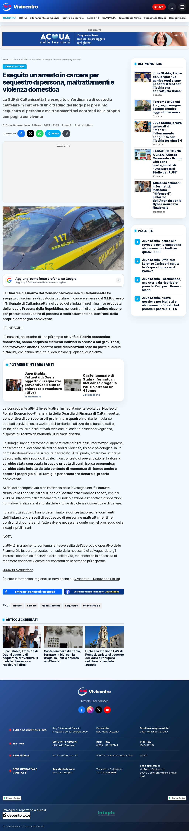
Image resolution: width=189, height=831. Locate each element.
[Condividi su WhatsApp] (40, 133)
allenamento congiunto (44, 17)
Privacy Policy (13, 798)
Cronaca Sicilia (21, 59)
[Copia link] (66, 133)
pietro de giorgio (73, 17)
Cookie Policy (178, 798)
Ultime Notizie (91, 605)
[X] (98, 709)
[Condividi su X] (30, 133)
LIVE (160, 7)
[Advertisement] (63, 174)
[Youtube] (107, 709)
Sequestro (71, 605)
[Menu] (182, 7)
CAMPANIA (109, 17)
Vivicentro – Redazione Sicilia (96, 579)
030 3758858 (108, 772)
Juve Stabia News (129, 17)
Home (6, 59)
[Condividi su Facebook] (21, 133)
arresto (17, 605)
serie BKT (93, 17)
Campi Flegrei (177, 17)
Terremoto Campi (155, 17)
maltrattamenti (51, 605)
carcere (32, 605)
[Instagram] (90, 709)
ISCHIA (22, 17)
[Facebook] (81, 709)
